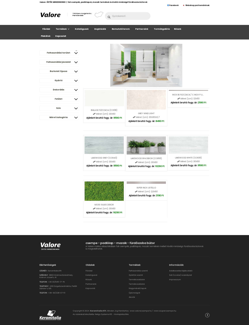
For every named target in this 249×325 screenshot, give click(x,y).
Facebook (174, 5)
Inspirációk (100, 29)
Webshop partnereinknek (197, 5)
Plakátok (45, 36)
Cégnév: (43, 270)
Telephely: (44, 286)
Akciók (132, 297)
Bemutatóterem (121, 29)
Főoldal (46, 29)
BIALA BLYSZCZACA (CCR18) (104, 110)
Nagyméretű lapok (137, 288)
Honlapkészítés (121, 314)
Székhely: (43, 275)
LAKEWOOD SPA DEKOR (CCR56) (146, 158)
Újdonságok (134, 292)
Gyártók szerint (136, 275)
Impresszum (175, 279)
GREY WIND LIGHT (146, 113)
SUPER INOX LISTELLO (146, 187)
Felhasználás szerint (138, 270)
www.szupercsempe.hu (165, 310)
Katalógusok (81, 29)
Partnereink (141, 29)
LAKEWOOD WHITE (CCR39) (188, 157)
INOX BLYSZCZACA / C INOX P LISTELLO (190, 94)
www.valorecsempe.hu (141, 310)
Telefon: (43, 281)
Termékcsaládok (137, 279)
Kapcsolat (60, 36)
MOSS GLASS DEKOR (104, 204)
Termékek (61, 29)
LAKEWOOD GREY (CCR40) (104, 157)
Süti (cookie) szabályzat (180, 275)
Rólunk (177, 29)
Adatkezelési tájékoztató (181, 270)
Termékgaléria (162, 29)
